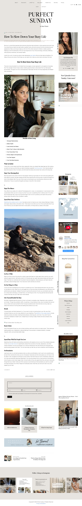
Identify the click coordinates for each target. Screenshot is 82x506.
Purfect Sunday (41, 17)
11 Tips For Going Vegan (46, 427)
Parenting (48, 2)
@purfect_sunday (67, 238)
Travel (62, 2)
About (16, 2)
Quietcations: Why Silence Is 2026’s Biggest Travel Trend (67, 359)
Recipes (56, 2)
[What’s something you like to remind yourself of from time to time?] (73, 180)
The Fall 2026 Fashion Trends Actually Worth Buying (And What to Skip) (68, 427)
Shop (37, 6)
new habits (33, 55)
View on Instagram (69, 250)
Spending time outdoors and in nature (13, 202)
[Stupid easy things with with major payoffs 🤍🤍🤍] (63, 180)
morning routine (38, 168)
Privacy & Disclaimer (41, 503)
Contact (44, 6)
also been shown (13, 343)
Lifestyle (31, 2)
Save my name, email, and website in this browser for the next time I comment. (25, 393)
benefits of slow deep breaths (43, 313)
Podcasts (23, 2)
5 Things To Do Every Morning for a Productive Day (29, 429)
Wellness (39, 2)
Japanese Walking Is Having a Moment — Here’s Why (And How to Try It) (68, 397)
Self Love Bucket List (12, 427)
